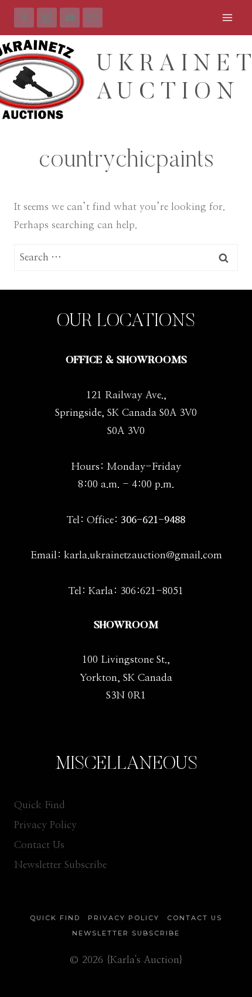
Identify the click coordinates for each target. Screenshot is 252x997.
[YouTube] (70, 18)
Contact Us (39, 845)
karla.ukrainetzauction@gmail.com (143, 555)
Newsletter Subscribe (60, 865)
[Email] (93, 18)
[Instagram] (47, 18)
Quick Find (39, 805)
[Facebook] (24, 18)
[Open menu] (227, 17)
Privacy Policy (45, 825)
